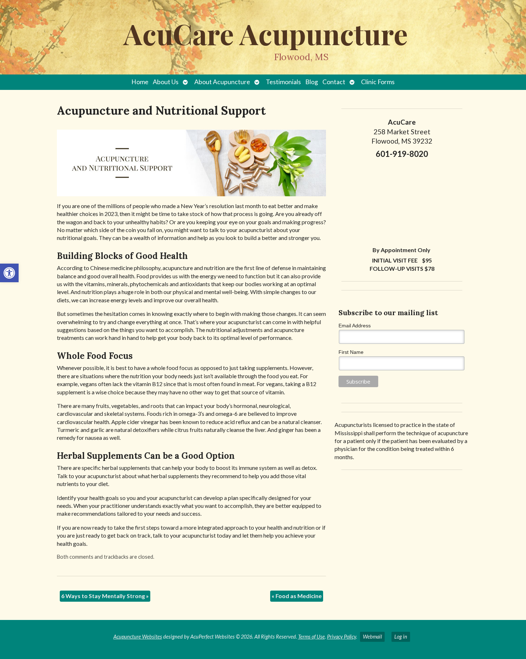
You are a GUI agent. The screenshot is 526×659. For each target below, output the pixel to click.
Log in (400, 637)
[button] (9, 273)
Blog (311, 82)
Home (139, 82)
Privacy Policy (341, 637)
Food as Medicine (297, 595)
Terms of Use (311, 637)
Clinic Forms (378, 82)
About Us (166, 82)
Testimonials (283, 82)
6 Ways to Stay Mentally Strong (105, 595)
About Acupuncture (222, 82)
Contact (333, 82)
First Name (351, 352)
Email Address (355, 325)
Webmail (372, 637)
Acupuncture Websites (137, 637)
